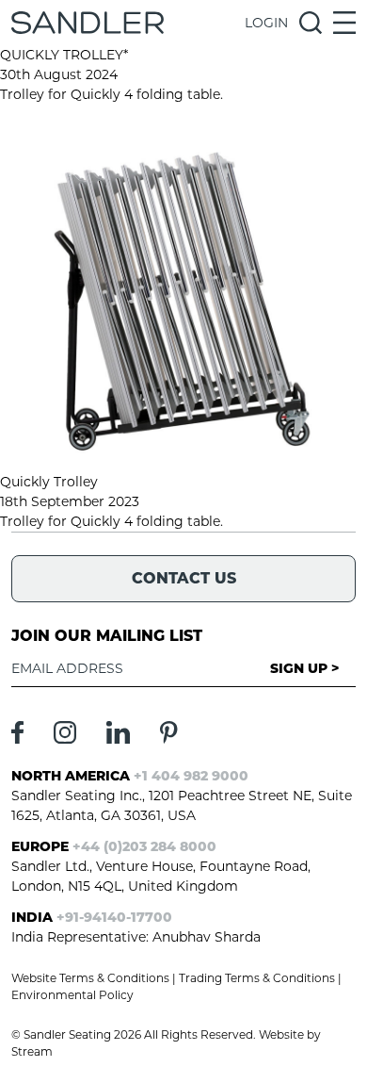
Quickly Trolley (49, 481)
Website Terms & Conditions (90, 978)
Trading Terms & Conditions (257, 978)
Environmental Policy (72, 995)
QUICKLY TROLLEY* (64, 54)
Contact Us (184, 578)
